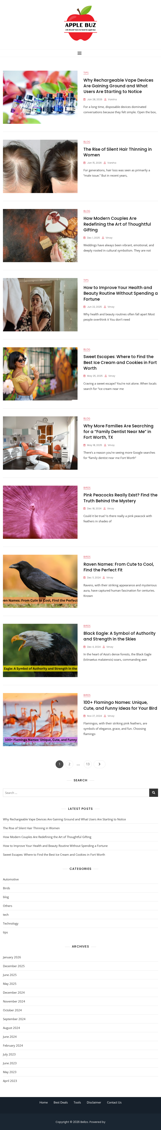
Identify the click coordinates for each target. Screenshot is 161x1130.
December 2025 (14, 966)
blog (86, 141)
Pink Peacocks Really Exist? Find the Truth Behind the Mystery (120, 497)
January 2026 (12, 957)
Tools (77, 1102)
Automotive (11, 879)
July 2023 (9, 1054)
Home (43, 1102)
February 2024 (13, 1045)
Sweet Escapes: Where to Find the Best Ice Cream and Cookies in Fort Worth (120, 362)
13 (89, 764)
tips (86, 72)
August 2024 (11, 1028)
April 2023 (10, 1081)
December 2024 (14, 992)
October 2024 (12, 1010)
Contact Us (114, 1102)
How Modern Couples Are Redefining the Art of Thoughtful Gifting (117, 224)
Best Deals (61, 1102)
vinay (109, 237)
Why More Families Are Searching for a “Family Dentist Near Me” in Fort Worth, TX (118, 431)
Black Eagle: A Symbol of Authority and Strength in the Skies (119, 636)
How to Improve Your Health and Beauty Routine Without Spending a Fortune (120, 293)
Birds (87, 487)
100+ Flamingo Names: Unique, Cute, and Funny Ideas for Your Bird (120, 705)
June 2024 (10, 1037)
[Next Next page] (99, 764)
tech (6, 915)
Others (7, 906)
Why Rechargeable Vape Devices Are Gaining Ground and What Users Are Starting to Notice (118, 86)
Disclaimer (94, 1102)
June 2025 (10, 975)
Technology (10, 923)
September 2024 (14, 1019)
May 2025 (9, 984)
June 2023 (10, 1063)
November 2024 (14, 1001)
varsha (112, 99)
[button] (80, 53)
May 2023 (9, 1072)
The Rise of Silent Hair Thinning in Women (31, 828)
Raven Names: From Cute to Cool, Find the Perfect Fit (118, 567)
